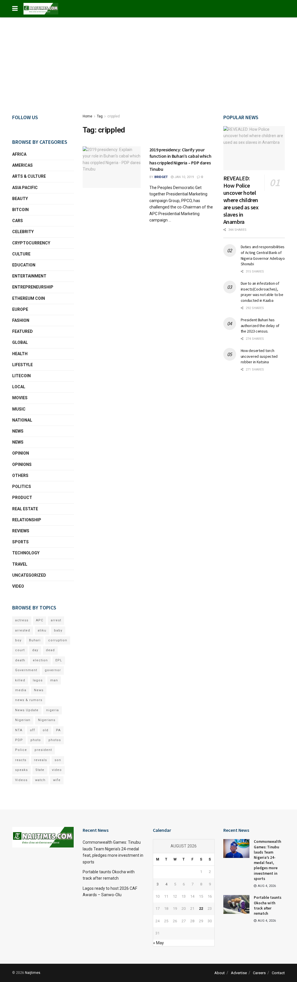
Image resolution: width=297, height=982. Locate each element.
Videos (21, 780)
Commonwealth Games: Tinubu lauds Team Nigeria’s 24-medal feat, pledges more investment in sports (267, 860)
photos (54, 740)
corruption (57, 640)
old (45, 730)
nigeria (52, 710)
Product (22, 497)
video (57, 770)
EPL (58, 660)
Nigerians (46, 720)
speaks (21, 770)
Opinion (20, 453)
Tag (100, 116)
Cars (17, 220)
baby (58, 630)
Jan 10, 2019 (183, 177)
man (54, 680)
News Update (27, 710)
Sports (20, 542)
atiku (42, 630)
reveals (40, 760)
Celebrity (23, 231)
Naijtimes (32, 973)
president (43, 750)
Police (21, 750)
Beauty (20, 198)
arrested (22, 630)
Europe (20, 309)
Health (20, 353)
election (40, 660)
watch (40, 780)
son (58, 760)
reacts (20, 760)
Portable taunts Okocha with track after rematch (267, 905)
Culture (21, 254)
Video (18, 586)
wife (57, 780)
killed (20, 680)
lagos (38, 680)
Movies (20, 397)
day (35, 650)
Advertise (239, 973)
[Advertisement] (148, 60)
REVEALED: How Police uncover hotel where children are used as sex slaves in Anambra (241, 200)
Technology (25, 553)
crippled (113, 116)
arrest (56, 620)
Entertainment (29, 276)
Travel (19, 564)
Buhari (35, 640)
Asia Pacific (25, 187)
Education (23, 265)
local (18, 386)
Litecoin (21, 375)
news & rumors (28, 700)
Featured (22, 331)
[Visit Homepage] (40, 8)
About (219, 973)
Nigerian (22, 720)
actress (21, 620)
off (32, 730)
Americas (22, 165)
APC (39, 620)
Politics (21, 486)
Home (87, 116)
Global (20, 342)
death (20, 660)
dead (50, 650)
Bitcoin (20, 209)
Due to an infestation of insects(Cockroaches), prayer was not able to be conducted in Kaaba (262, 292)
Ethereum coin (28, 298)
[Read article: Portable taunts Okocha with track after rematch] (236, 904)
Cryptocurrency (31, 243)
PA (58, 730)
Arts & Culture (29, 176)
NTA (18, 730)
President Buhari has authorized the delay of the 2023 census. (260, 325)
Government (26, 670)
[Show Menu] (15, 8)
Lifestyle (22, 364)
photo (35, 740)
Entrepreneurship (32, 287)
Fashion (20, 320)
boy (18, 640)
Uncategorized (29, 575)
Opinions (22, 464)
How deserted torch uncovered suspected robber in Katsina (259, 356)
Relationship (26, 520)
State (39, 770)
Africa (19, 154)
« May (158, 943)
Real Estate (25, 509)
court (20, 650)
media (20, 690)
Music (19, 409)
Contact (278, 973)
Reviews (20, 531)
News (17, 431)
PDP (19, 740)
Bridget (161, 177)
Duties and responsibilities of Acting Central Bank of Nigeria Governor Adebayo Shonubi (263, 255)
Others (20, 475)
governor (53, 670)
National (22, 420)
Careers (259, 973)
